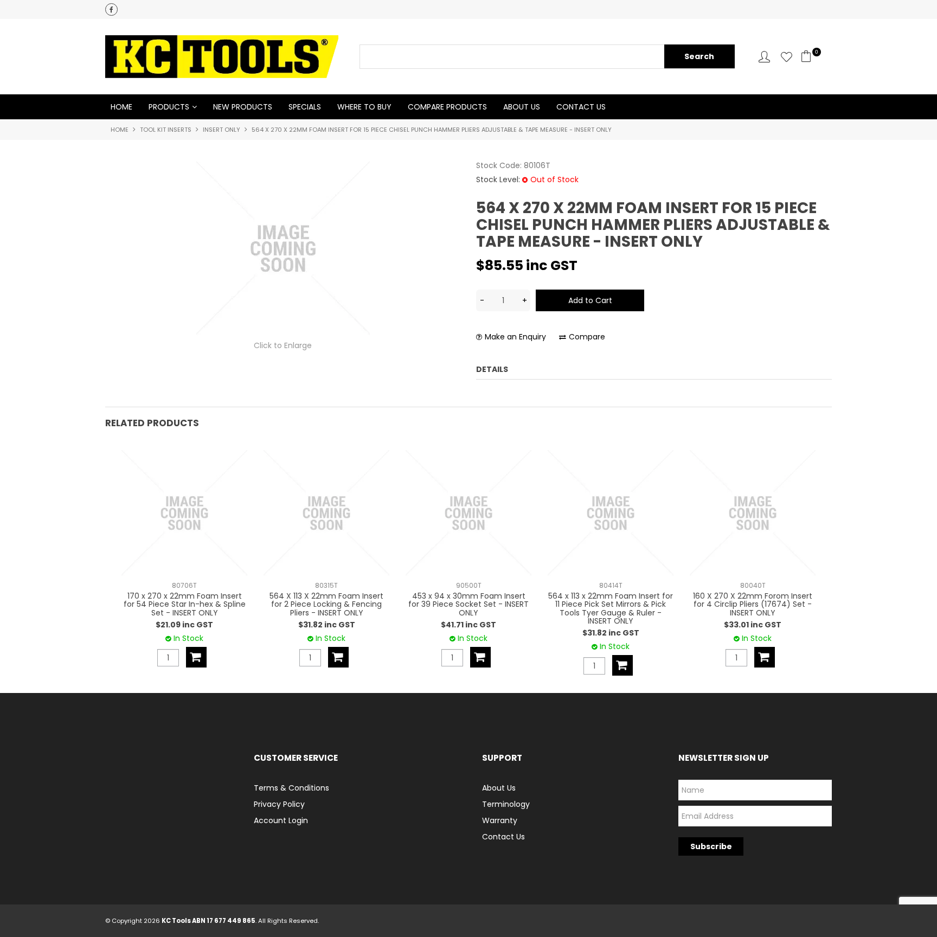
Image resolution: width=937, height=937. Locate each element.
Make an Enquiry (515, 337)
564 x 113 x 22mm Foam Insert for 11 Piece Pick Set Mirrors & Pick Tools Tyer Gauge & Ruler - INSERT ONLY (610, 608)
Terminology (506, 804)
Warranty (499, 820)
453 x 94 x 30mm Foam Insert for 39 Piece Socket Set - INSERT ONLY (468, 604)
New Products (242, 106)
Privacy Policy (279, 804)
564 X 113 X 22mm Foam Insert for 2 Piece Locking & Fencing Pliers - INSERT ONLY (326, 604)
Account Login (281, 820)
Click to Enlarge (283, 345)
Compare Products (447, 106)
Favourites (786, 56)
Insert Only (221, 129)
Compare (587, 337)
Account (764, 56)
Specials (304, 106)
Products (169, 106)
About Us (521, 106)
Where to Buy (364, 106)
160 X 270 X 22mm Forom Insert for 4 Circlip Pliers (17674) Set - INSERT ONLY (752, 604)
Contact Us (581, 106)
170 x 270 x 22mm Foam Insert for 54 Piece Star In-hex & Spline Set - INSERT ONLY (185, 604)
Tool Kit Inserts (165, 129)
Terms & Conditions (291, 787)
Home (121, 106)
